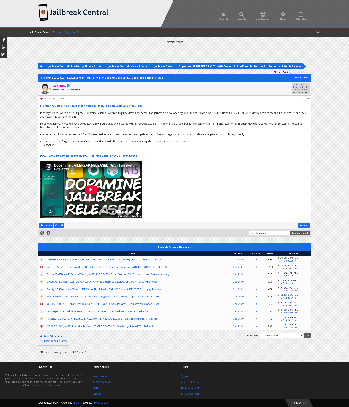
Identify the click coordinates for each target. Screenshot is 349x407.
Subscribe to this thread (55, 340)
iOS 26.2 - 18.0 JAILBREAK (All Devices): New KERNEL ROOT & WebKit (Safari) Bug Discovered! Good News (103, 303)
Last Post (282, 260)
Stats (98, 394)
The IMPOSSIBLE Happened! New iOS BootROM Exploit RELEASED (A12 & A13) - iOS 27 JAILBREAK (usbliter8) (104, 259)
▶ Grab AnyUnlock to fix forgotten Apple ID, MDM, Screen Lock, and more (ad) (91, 106)
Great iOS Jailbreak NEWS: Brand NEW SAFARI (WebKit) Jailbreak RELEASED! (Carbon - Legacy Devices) (102, 281)
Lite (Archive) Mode (193, 388)
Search (186, 376)
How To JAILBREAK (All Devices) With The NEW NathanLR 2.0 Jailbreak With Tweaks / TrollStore (97, 311)
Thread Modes (301, 77)
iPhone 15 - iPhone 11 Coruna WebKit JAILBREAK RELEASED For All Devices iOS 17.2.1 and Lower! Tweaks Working (108, 274)
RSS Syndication (103, 382)
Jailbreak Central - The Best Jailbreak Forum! (75, 66)
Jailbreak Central (191, 382)
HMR (304, 402)
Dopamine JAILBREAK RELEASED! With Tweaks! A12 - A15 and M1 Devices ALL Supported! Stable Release (240, 66)
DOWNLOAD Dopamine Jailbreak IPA (63, 155)
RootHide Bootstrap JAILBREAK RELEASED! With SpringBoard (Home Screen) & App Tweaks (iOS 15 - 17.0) (103, 296)
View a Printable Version (55, 336)
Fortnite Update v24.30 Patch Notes (113, 155)
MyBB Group (101, 402)
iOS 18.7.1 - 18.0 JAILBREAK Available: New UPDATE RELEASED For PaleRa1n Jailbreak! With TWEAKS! (100, 326)
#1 (307, 98)
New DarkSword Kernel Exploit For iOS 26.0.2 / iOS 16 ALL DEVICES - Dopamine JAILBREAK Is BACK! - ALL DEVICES (107, 267)
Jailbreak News (163, 66)
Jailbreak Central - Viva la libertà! (128, 66)
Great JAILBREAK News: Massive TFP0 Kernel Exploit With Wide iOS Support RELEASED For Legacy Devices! (104, 289)
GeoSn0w (238, 259)
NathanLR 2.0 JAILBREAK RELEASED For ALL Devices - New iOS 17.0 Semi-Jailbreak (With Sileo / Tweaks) (102, 318)
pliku (290, 275)
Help (98, 388)
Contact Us (101, 376)
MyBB (76, 402)
